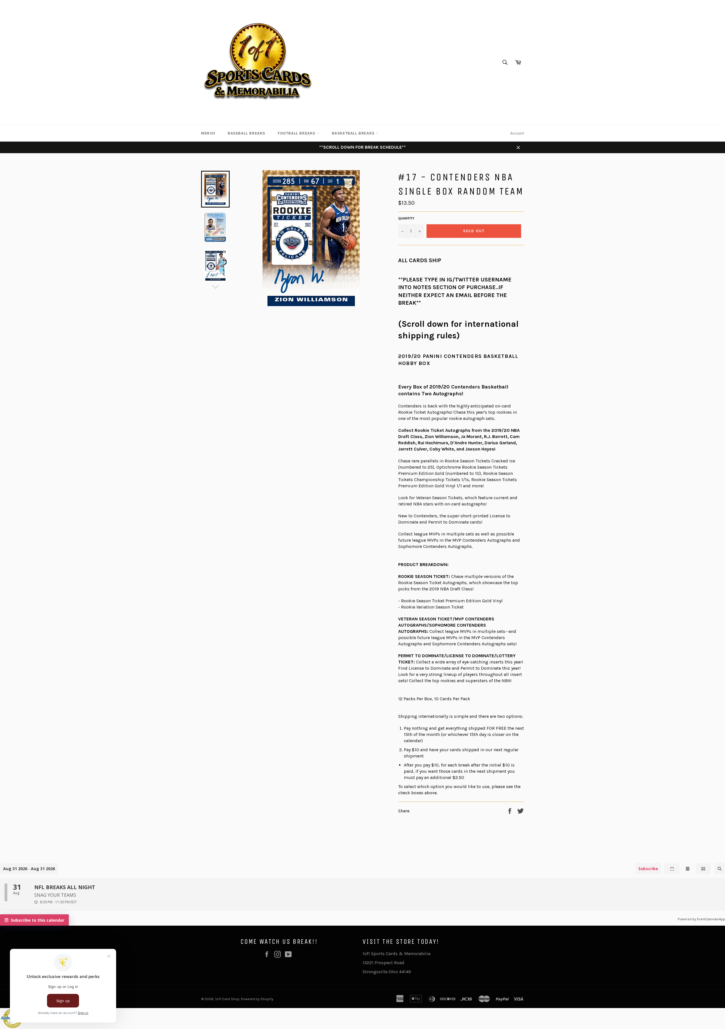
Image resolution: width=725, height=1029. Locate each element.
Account (517, 133)
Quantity (406, 218)
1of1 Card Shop (227, 999)
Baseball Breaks (246, 133)
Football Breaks (297, 133)
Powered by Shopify (257, 999)
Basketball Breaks (354, 133)
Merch (208, 133)
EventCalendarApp (711, 919)
